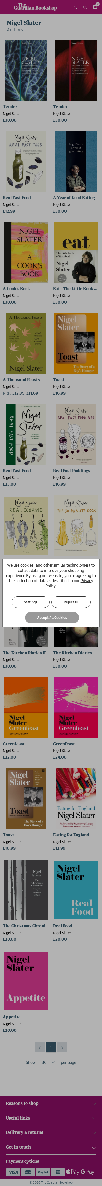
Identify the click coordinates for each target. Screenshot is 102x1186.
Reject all (71, 602)
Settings (30, 602)
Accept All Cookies (52, 617)
